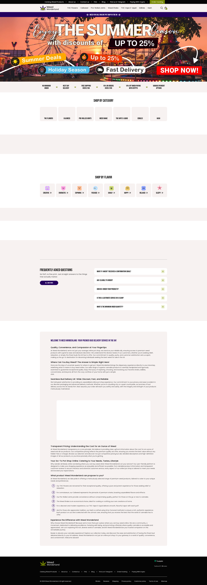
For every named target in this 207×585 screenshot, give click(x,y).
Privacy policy (126, 581)
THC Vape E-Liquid (128, 8)
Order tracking (157, 2)
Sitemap (164, 581)
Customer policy (140, 581)
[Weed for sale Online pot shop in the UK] (103, 49)
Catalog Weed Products (54, 2)
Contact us (84, 2)
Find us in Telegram (117, 2)
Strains (98, 581)
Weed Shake (113, 8)
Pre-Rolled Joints (98, 8)
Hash (150, 8)
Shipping (115, 581)
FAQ (95, 2)
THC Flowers (72, 8)
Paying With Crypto (137, 2)
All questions (49, 283)
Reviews (106, 581)
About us (72, 2)
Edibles (142, 8)
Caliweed (84, 8)
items (166, 8)
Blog (103, 2)
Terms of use (153, 581)
